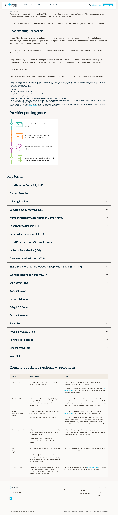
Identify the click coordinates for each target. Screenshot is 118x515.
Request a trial (108, 5)
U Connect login (96, 5)
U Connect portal (32, 106)
